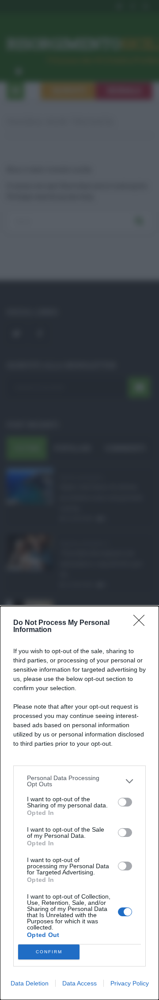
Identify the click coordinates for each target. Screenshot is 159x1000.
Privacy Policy (129, 983)
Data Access (79, 983)
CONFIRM (49, 951)
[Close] (141, 623)
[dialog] (79, 803)
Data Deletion (30, 983)
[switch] (125, 802)
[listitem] (79, 781)
